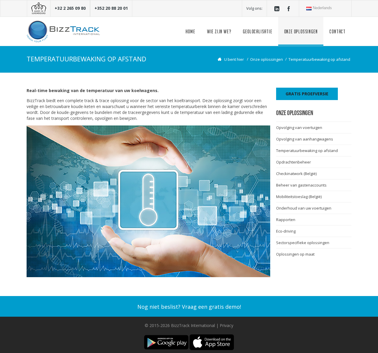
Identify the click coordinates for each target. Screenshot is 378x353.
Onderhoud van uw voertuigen (303, 208)
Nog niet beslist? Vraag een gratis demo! (189, 306)
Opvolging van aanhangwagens (304, 139)
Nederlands (322, 8)
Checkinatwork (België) (296, 173)
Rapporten (285, 219)
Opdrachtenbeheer (293, 162)
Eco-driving (286, 231)
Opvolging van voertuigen (299, 127)
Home (190, 31)
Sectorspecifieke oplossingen (302, 242)
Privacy (226, 325)
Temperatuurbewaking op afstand (319, 59)
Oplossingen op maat (295, 254)
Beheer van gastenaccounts (301, 185)
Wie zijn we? (219, 31)
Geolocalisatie (257, 31)
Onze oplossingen (301, 31)
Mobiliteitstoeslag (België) (299, 196)
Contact (337, 31)
